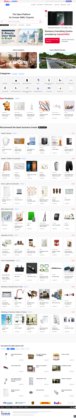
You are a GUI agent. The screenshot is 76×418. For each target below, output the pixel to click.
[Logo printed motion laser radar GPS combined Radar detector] (69, 268)
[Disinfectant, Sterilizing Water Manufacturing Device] (56, 319)
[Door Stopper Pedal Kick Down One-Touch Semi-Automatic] (6, 381)
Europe (17, 348)
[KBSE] (31, 216)
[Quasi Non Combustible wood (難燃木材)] (31, 357)
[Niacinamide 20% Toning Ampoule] (31, 106)
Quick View (5, 118)
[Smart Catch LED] (19, 191)
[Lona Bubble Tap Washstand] (31, 141)
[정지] (72, 403)
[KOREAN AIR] (45, 403)
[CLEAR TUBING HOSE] (6, 368)
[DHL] (20, 403)
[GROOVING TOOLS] (31, 268)
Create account (68, 1)
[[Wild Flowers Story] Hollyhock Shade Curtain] (44, 191)
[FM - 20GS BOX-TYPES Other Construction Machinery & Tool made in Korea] (69, 294)
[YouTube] (75, 407)
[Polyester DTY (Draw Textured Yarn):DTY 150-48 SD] (56, 166)
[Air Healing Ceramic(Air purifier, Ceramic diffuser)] (31, 191)
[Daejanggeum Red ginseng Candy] (19, 216)
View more (14, 133)
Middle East (23, 348)
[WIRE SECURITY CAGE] (31, 381)
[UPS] (7, 403)
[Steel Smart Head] (56, 294)
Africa (28, 348)
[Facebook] (73, 407)
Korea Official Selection (48, 4)
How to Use (47, 1)
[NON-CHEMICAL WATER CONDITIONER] (31, 319)
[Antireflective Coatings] (56, 368)
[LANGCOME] (69, 191)
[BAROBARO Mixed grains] (44, 243)
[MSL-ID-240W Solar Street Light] (6, 357)
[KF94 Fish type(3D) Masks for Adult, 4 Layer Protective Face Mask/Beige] (69, 141)
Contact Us (52, 1)
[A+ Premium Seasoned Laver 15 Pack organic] (6, 243)
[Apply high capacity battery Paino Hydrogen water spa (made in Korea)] (44, 319)
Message (55, 1)
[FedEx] (32, 403)
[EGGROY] (69, 216)
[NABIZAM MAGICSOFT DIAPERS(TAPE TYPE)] (44, 166)
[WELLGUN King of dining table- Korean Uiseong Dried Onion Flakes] (31, 243)
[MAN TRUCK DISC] (31, 392)
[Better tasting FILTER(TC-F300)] (56, 392)
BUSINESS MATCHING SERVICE (52, 40)
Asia (8, 348)
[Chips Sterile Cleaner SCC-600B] (44, 294)
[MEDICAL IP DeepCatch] (56, 381)
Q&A (61, 1)
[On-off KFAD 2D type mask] (6, 141)
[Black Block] (19, 268)
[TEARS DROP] (56, 141)
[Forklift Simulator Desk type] (31, 294)
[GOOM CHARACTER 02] (56, 191)
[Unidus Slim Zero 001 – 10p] (31, 166)
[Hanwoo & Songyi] (56, 357)
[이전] (68, 403)
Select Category (43, 127)
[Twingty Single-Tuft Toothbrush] (44, 106)
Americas (12, 348)
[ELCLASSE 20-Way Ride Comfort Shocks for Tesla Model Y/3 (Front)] (69, 106)
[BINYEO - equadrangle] (19, 166)
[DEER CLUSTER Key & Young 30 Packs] (19, 243)
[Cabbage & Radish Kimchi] (56, 243)
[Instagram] (71, 407)
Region (59, 1)
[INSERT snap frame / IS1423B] (6, 191)
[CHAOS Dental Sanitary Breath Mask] (19, 141)
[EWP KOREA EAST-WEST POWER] (57, 403)
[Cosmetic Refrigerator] (44, 141)
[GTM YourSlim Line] (56, 106)
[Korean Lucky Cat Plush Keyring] (6, 106)
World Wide (3, 348)
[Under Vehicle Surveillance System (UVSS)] (6, 294)
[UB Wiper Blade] (56, 268)
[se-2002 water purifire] (6, 319)
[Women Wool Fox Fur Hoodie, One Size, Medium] (6, 166)
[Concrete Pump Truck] (19, 294)
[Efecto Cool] (6, 216)
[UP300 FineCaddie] (56, 216)
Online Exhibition (40, 4)
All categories (33, 4)
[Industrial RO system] (69, 319)
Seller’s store (57, 4)
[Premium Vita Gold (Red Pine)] (31, 368)
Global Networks (63, 4)
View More (17, 98)
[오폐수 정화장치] (19, 319)
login (64, 1)
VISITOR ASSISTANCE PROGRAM (68, 40)
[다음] (70, 403)
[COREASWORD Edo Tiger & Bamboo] (44, 216)
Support (68, 4)
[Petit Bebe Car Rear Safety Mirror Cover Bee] (44, 268)
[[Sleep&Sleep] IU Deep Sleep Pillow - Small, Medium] (19, 106)
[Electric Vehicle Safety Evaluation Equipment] (6, 268)
